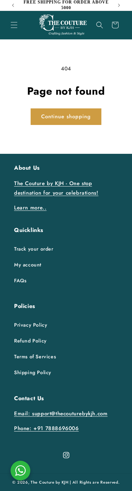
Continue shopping (66, 116)
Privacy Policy (30, 324)
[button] (14, 25)
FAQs (20, 280)
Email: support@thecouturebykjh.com (60, 413)
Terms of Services (35, 356)
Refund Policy (30, 340)
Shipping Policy (32, 372)
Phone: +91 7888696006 (46, 428)
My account (28, 264)
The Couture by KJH (50, 482)
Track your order (34, 248)
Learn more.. (30, 208)
